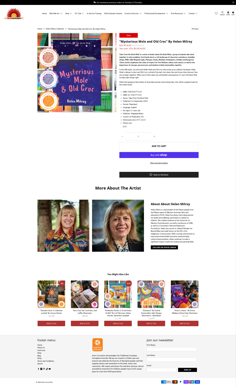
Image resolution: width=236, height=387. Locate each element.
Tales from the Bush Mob (129, 54)
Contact (192, 13)
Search (40, 363)
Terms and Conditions (45, 361)
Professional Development (154, 13)
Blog (39, 356)
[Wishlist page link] (216, 13)
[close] (233, 2)
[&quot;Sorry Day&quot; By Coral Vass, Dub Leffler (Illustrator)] (84, 294)
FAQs (39, 358)
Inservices (41, 350)
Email (149, 365)
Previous (195, 29)
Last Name (151, 355)
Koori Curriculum (47, 382)
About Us (41, 347)
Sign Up (187, 370)
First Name (151, 345)
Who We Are (54, 13)
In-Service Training (94, 13)
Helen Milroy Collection (55, 29)
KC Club (78, 13)
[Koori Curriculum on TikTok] (47, 369)
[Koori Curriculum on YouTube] (50, 369)
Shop (67, 13)
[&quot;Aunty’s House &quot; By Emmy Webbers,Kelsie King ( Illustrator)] (184, 294)
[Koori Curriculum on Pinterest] (44, 369)
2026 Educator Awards (113, 13)
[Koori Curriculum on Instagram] (41, 369)
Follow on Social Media (164, 247)
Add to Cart (51, 323)
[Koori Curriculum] (14, 13)
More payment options (159, 163)
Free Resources (177, 13)
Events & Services (132, 13)
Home (44, 13)
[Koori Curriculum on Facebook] (38, 369)
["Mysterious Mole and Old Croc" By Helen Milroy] (77, 72)
